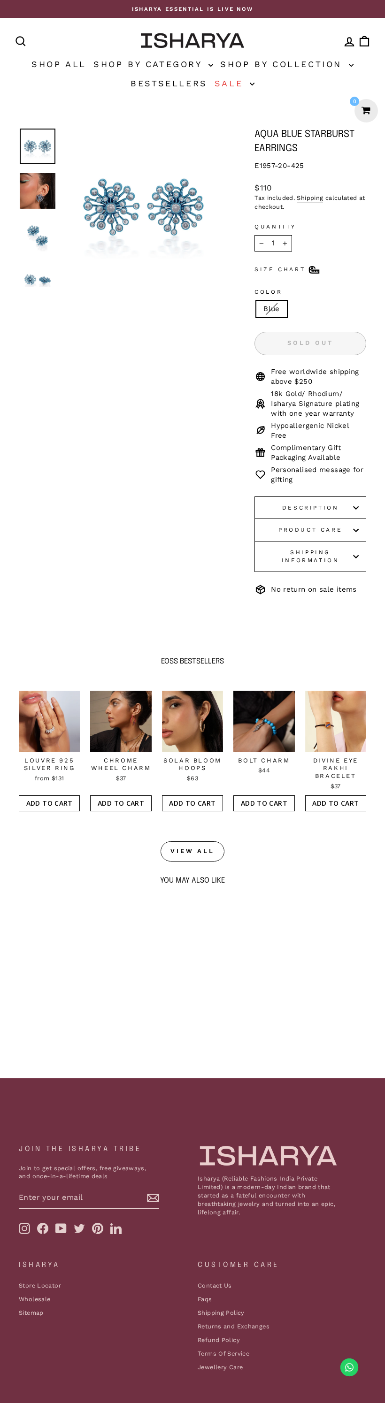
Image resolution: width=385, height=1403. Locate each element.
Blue (271, 309)
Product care (310, 529)
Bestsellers (169, 83)
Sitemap (31, 1312)
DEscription (310, 507)
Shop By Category (149, 64)
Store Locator (40, 1285)
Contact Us (215, 1285)
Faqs (205, 1299)
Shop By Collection (283, 64)
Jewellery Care (220, 1367)
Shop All (58, 64)
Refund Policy (219, 1339)
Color (268, 292)
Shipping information (310, 556)
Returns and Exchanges (234, 1326)
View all (192, 850)
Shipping (310, 197)
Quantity (275, 226)
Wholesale (34, 1299)
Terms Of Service (223, 1353)
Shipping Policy (221, 1312)
